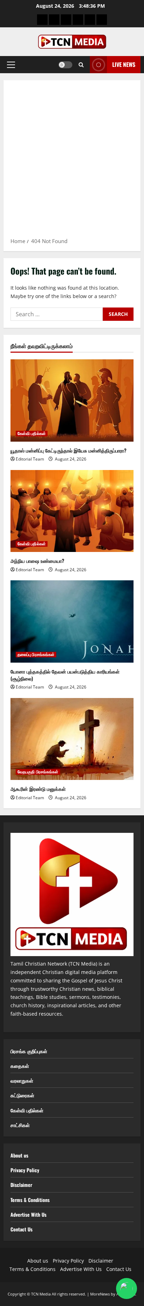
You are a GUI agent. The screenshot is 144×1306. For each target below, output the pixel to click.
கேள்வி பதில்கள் (31, 433)
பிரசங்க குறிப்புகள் (28, 1051)
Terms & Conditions (30, 1199)
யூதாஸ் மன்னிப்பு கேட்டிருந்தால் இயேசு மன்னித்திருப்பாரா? (68, 450)
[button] (11, 64)
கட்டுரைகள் (22, 1095)
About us (19, 1155)
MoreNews (100, 1294)
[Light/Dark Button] (65, 64)
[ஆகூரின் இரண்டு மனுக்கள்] (72, 739)
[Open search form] (81, 64)
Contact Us (21, 1229)
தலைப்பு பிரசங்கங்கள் (36, 654)
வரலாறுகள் (21, 1080)
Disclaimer (21, 1184)
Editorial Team (30, 459)
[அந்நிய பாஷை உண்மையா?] (72, 511)
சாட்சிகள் (20, 1124)
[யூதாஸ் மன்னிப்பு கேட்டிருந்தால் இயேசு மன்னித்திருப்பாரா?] (72, 400)
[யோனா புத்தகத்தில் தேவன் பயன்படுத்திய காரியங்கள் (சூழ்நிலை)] (72, 621)
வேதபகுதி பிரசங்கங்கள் (37, 772)
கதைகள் (19, 1065)
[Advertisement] (72, 161)
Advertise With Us (28, 1214)
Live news (123, 64)
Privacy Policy (24, 1170)
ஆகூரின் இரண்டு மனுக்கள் (38, 788)
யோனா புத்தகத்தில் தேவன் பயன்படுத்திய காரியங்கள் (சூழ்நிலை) (65, 675)
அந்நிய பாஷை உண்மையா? (37, 560)
